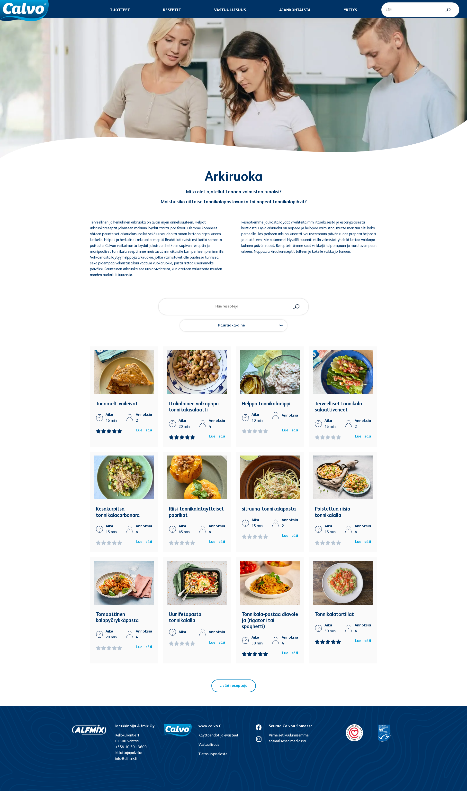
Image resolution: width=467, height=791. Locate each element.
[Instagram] (259, 739)
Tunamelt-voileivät (117, 404)
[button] (233, 325)
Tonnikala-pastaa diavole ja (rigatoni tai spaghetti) (270, 620)
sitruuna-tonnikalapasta (269, 509)
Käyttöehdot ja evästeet (218, 735)
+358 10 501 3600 (131, 747)
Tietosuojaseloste (212, 754)
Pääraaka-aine (231, 325)
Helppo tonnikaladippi (266, 404)
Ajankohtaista (295, 10)
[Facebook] (259, 727)
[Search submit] (448, 9)
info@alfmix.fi (126, 759)
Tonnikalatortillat (334, 614)
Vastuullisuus (208, 745)
